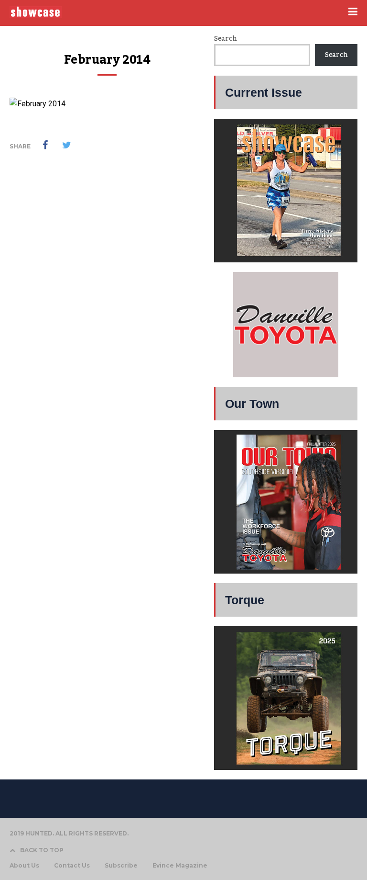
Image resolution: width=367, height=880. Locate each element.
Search (225, 38)
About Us (24, 865)
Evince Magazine (179, 865)
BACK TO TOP (42, 850)
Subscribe (121, 865)
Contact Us (72, 865)
